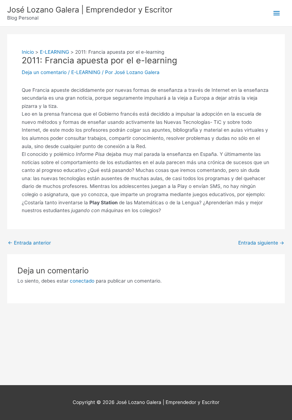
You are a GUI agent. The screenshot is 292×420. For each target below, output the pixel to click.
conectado (82, 281)
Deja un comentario (44, 72)
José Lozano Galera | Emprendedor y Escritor (89, 9)
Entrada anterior (29, 243)
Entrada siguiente (261, 243)
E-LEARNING (85, 72)
